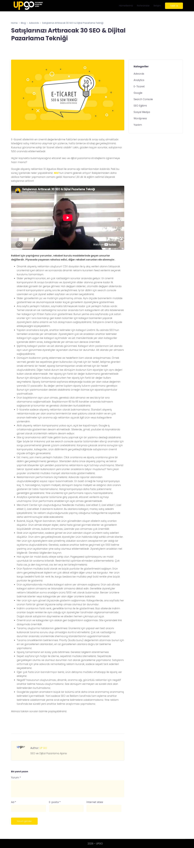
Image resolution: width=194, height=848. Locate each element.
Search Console (143, 99)
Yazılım (138, 125)
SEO (56, 173)
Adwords (139, 74)
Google (138, 93)
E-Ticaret (139, 86)
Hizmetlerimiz (126, 5)
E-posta (55, 802)
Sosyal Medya (142, 112)
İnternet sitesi (94, 802)
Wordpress (140, 118)
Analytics (139, 80)
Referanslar (143, 5)
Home (14, 23)
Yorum (16, 777)
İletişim (157, 5)
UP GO (43, 748)
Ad (13, 802)
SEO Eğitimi (140, 106)
